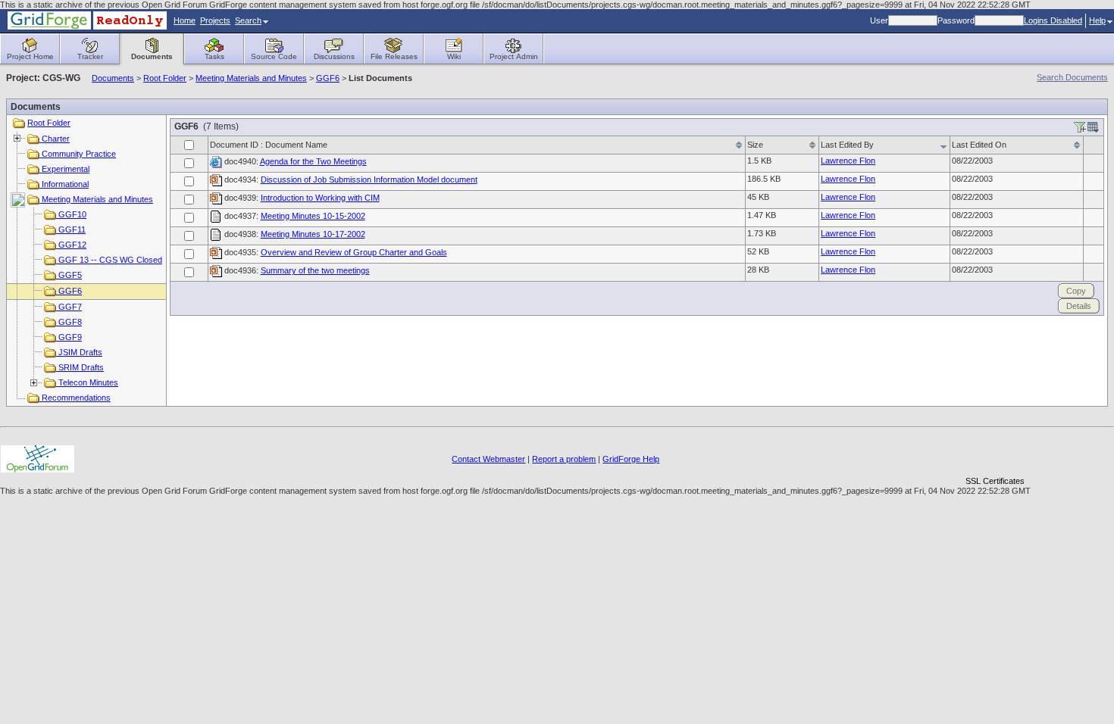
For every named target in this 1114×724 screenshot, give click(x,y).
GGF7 (69, 306)
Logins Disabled (1053, 20)
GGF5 (69, 274)
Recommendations (75, 397)
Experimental (64, 168)
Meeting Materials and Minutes (251, 78)
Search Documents (1072, 77)
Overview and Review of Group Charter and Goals (354, 252)
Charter (54, 138)
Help (1097, 20)
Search (248, 20)
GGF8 (69, 321)
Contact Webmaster (488, 458)
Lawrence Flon (848, 160)
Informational (64, 184)
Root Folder (164, 78)
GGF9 (69, 337)
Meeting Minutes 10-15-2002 (313, 215)
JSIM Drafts (79, 352)
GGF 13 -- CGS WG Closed (109, 259)
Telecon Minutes (87, 382)
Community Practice (77, 153)
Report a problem (564, 458)
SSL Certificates (995, 480)
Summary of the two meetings (315, 270)
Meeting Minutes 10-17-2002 (313, 234)
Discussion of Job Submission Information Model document (369, 179)
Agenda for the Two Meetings (313, 161)
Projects (215, 20)
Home (185, 20)
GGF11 (71, 229)
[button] (995, 454)
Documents (113, 78)
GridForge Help (630, 458)
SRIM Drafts (80, 367)
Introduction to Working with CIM (320, 197)
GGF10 (71, 214)
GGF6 (328, 78)
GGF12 (71, 244)
